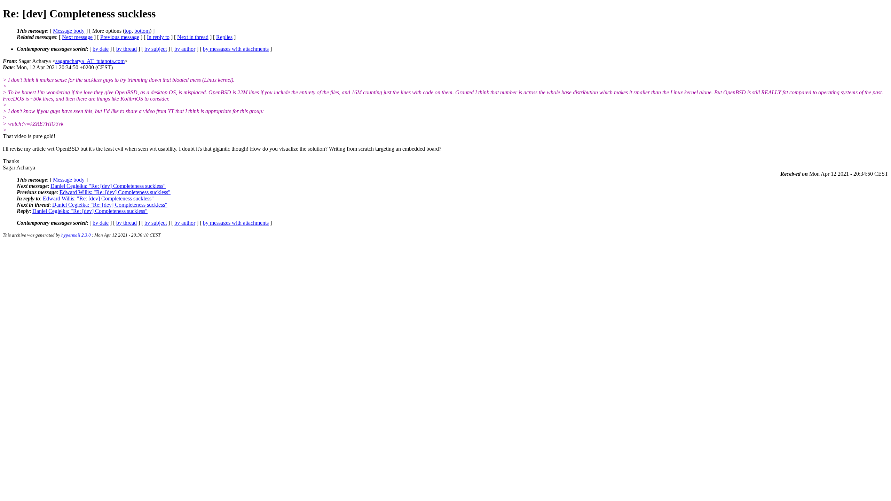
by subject (155, 49)
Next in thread (192, 37)
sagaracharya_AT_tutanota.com (90, 61)
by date (101, 49)
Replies (224, 37)
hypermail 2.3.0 (76, 235)
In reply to (158, 37)
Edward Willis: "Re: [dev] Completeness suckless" (115, 192)
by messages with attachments (236, 49)
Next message (77, 37)
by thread (126, 49)
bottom (142, 31)
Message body (69, 31)
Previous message (119, 37)
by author (184, 49)
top (128, 31)
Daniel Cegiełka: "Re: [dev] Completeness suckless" (108, 186)
